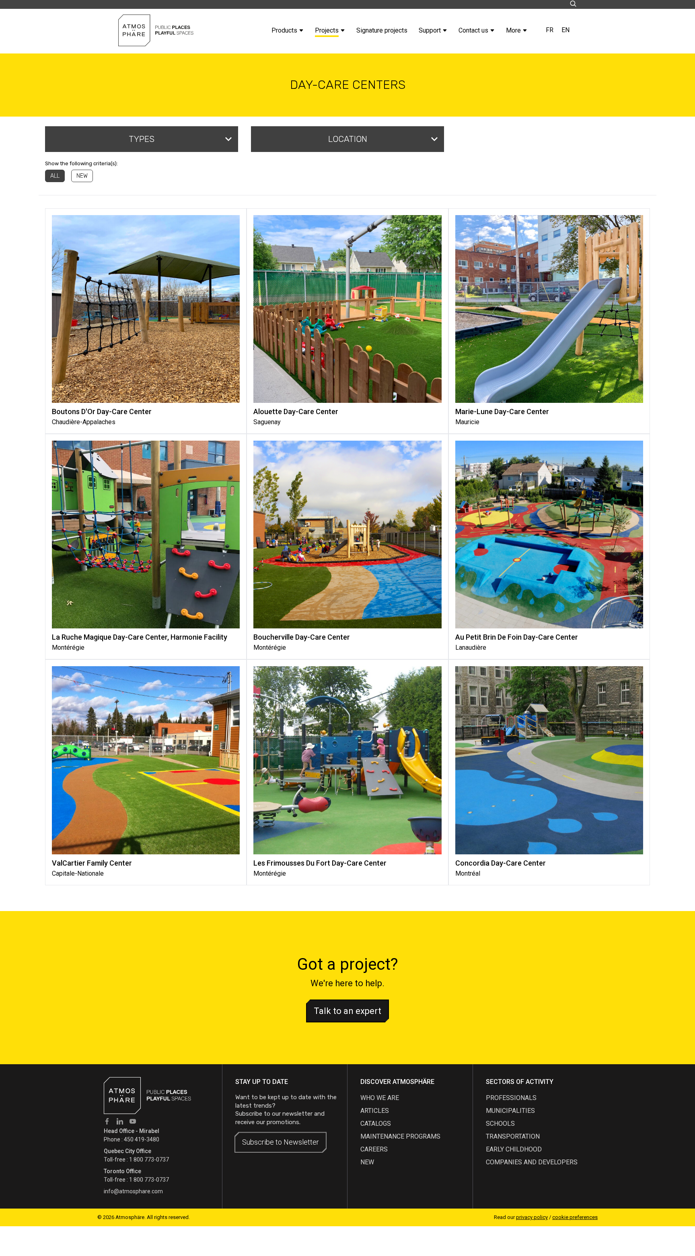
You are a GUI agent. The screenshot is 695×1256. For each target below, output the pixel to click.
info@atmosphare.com (133, 1191)
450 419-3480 (141, 1139)
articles (374, 1110)
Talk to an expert (347, 1011)
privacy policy (532, 1217)
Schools (500, 1123)
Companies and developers (532, 1162)
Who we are (379, 1098)
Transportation (513, 1136)
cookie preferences (575, 1217)
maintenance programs (400, 1136)
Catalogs (375, 1123)
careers (374, 1149)
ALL (55, 175)
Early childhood (514, 1149)
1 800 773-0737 (149, 1159)
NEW (82, 175)
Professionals (511, 1098)
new (367, 1162)
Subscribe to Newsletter (280, 1142)
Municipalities (510, 1110)
